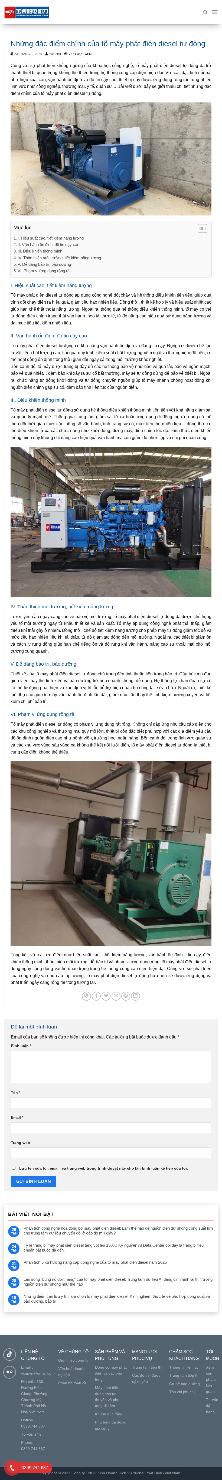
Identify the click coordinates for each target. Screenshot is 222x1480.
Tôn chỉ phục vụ (183, 1392)
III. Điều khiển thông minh (40, 251)
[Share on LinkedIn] (135, 996)
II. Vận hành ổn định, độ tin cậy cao (48, 244)
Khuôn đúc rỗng (108, 1414)
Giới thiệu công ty (73, 1360)
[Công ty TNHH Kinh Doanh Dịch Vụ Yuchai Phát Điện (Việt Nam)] (31, 12)
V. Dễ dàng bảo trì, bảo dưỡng (44, 264)
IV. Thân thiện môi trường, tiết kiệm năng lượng (59, 257)
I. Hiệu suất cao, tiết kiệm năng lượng (51, 238)
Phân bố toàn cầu (73, 1383)
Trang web (20, 1142)
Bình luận (21, 1046)
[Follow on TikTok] (9, 1354)
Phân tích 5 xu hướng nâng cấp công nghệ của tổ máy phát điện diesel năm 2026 (95, 1262)
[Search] (205, 12)
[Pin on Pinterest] (125, 996)
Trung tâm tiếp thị (147, 1367)
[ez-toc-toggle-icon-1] (200, 229)
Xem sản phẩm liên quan (211, 1379)
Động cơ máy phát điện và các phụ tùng (111, 1373)
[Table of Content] (202, 228)
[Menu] (214, 12)
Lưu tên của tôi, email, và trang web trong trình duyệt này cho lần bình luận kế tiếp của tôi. (103, 1168)
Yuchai (55, 53)
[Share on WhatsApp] (86, 996)
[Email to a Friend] (116, 996)
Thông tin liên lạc (183, 1367)
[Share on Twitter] (106, 996)
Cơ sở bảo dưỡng (184, 1384)
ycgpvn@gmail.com (38, 1373)
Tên (15, 1092)
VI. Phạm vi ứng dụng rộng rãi (44, 270)
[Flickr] (9, 1372)
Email (17, 1117)
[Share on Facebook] (96, 996)
